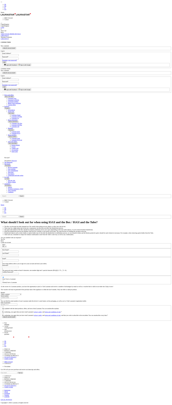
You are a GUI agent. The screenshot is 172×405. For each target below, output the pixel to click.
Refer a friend (12, 182)
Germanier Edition (13, 101)
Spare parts (14, 151)
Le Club (6, 177)
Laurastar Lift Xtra (16, 123)
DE (5, 6)
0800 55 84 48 (8, 362)
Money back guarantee (14, 103)
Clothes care (14, 148)
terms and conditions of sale (53, 312)
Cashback (10, 192)
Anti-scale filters (12, 141)
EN (5, 9)
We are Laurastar (12, 167)
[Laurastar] (86, 14)
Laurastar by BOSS (13, 100)
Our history (11, 174)
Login (2, 27)
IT (5, 7)
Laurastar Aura (12, 98)
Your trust (10, 172)
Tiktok (6, 392)
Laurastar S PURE (16, 116)
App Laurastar (12, 190)
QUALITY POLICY (10, 357)
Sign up (20, 372)
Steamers (10, 128)
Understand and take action (15, 175)
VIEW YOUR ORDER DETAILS (11, 34)
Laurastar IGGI (15, 133)
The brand (7, 164)
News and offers (9, 95)
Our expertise (11, 169)
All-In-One (11, 111)
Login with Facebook (11, 65)
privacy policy (38, 312)
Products (6, 106)
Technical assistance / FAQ (15, 189)
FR (5, 4)
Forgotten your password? (9, 60)
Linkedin (6, 396)
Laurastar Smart (15, 115)
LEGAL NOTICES (6, 399)
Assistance (7, 184)
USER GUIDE (8, 359)
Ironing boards (15, 145)
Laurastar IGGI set (16, 140)
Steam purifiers (12, 135)
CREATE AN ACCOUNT (9, 48)
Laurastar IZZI (15, 131)
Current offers (12, 105)
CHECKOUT (5, 35)
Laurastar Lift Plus (16, 125)
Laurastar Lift (15, 126)
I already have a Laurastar (9, 282)
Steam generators (13, 120)
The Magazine (8, 162)
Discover (14, 160)
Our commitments (13, 170)
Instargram (7, 390)
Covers (13, 146)
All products (11, 110)
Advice (10, 187)
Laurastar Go (15, 118)
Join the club (11, 180)
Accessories (14, 150)
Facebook (7, 393)
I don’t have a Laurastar (9, 279)
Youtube (6, 395)
